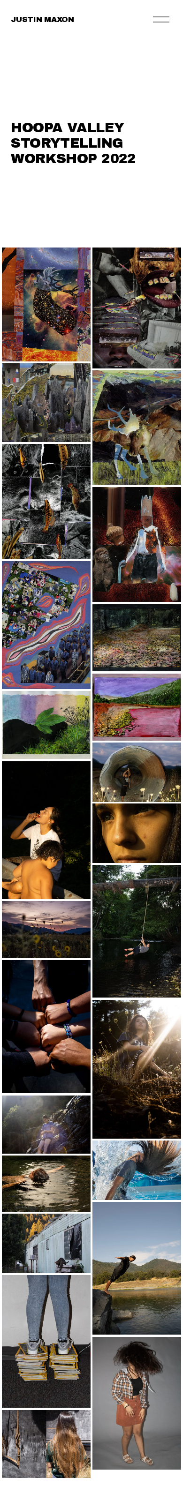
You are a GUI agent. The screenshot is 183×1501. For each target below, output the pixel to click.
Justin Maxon (42, 19)
